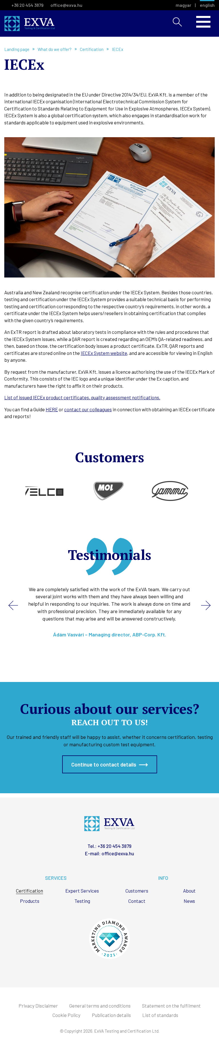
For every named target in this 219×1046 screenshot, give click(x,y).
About (189, 890)
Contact (136, 901)
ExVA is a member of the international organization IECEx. (29, 23)
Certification (29, 890)
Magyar (183, 5)
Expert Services (82, 890)
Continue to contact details (103, 764)
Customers (136, 890)
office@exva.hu (66, 5)
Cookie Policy (66, 1015)
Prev (13, 605)
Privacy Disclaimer (38, 1005)
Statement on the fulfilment (171, 1005)
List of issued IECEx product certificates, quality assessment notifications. (82, 397)
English (207, 5)
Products (29, 901)
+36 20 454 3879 (27, 5)
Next (206, 605)
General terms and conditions (100, 1005)
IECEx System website (104, 353)
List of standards (160, 1015)
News (189, 901)
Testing (82, 901)
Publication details (111, 1015)
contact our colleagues (88, 409)
